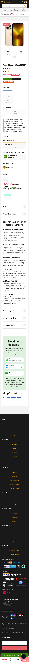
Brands (15, 472)
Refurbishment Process (15, 521)
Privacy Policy (15, 428)
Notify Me (16, 74)
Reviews (15, 456)
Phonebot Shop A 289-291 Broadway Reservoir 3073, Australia (15, 624)
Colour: (5, 136)
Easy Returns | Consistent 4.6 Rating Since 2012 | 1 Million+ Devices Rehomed (14, 19)
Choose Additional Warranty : (13, 152)
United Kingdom (15, 554)
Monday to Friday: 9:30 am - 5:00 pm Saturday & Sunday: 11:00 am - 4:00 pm (15, 633)
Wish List (15, 504)
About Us (15, 424)
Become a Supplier (15, 488)
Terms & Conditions (15, 431)
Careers (15, 541)
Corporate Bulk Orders (15, 484)
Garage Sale (21, 14)
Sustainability (15, 517)
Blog (15, 435)
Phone (15, 530)
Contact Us (14, 537)
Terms (8, 397)
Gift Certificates (15, 497)
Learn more (12, 140)
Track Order (15, 460)
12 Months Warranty (14, 10)
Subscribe (14, 648)
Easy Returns (23, 10)
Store (15, 534)
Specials (15, 501)
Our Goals (15, 513)
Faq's (4, 397)
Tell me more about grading (7, 90)
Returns (19, 397)
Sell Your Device (5, 14)
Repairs (15, 476)
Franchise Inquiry (15, 480)
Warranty (9, 140)
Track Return (15, 464)
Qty (10, 660)
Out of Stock (16, 659)
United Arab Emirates (15, 550)
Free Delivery (6, 10)
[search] (25, 6)
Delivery (15, 444)
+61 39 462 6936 (9, 628)
